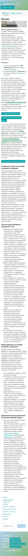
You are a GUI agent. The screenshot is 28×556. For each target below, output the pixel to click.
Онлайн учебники (8, 500)
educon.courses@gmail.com (17, 544)
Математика (7, 501)
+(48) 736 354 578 (15, 541)
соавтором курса (9, 437)
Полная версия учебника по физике (13, 161)
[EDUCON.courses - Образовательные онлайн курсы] (2, 3)
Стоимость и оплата (9, 511)
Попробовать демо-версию (10, 113)
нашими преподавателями (9, 46)
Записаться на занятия (10, 509)
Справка (5, 519)
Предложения (7, 514)
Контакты (5, 516)
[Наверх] (25, 553)
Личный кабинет (7, 7)
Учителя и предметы (9, 506)
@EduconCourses (14, 538)
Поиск (22, 526)
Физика (6, 504)
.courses (10, 2)
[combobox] (10, 526)
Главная (5, 497)
